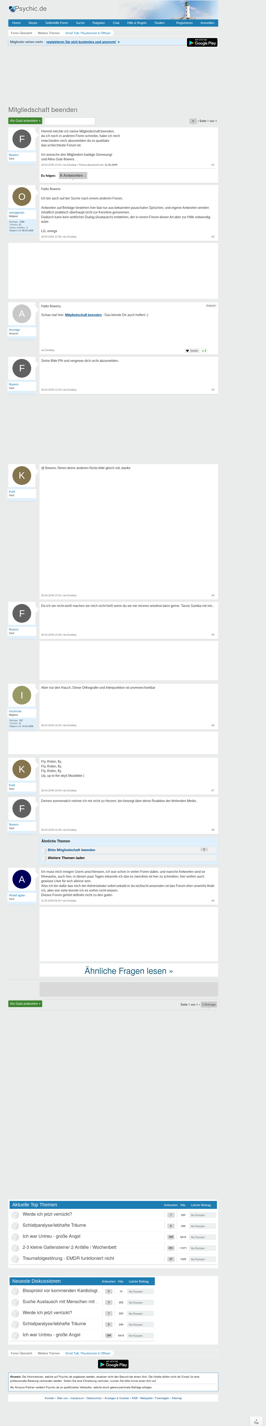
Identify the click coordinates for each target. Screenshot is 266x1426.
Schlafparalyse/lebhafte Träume (54, 1225)
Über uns (62, 1398)
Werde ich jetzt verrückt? (47, 1214)
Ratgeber (98, 23)
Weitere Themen (49, 1353)
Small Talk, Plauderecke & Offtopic (88, 1353)
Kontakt (49, 1398)
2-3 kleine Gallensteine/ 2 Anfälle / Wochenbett (69, 1247)
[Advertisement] (128, 934)
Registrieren (184, 23)
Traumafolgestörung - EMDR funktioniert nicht (68, 1258)
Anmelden (207, 23)
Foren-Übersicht (21, 1353)
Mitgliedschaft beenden (43, 109)
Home (16, 23)
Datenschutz (94, 1398)
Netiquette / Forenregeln (154, 1398)
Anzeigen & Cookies (117, 1398)
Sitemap (177, 1398)
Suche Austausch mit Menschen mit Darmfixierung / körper (81, 1301)
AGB (135, 1398)
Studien (159, 23)
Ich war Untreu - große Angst (51, 1236)
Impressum (77, 1398)
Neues (32, 23)
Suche (80, 23)
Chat (116, 23)
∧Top (256, 1421)
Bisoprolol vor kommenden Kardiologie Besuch (69, 1290)
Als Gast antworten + (25, 120)
